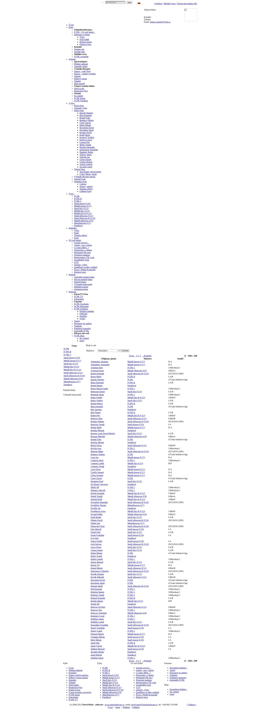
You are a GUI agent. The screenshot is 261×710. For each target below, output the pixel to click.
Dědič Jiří (95, 487)
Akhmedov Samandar (100, 365)
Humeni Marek (97, 634)
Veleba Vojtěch (86, 164)
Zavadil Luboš (86, 167)
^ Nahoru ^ (191, 704)
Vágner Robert (86, 162)
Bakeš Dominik (97, 373)
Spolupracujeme (81, 289)
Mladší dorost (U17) (82, 206)
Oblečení (83, 314)
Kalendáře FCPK (81, 331)
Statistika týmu (80, 181)
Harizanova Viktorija (100, 571)
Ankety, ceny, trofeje (83, 245)
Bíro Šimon (96, 412)
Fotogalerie (79, 299)
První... (132, 356)
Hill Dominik (96, 589)
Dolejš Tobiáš (96, 496)
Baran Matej (96, 376)
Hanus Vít (95, 565)
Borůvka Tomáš (97, 424)
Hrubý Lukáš (96, 631)
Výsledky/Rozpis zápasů (84, 176)
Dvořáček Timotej (98, 505)
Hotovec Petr (96, 610)
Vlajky (82, 319)
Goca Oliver (96, 547)
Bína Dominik (86, 115)
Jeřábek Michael (98, 649)
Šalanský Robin (86, 152)
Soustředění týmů (81, 260)
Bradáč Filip (85, 118)
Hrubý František (98, 628)
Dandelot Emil (97, 481)
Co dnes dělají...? (81, 248)
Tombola (78, 326)
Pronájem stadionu (82, 255)
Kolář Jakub (85, 135)
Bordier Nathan (97, 421)
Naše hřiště (84, 39)
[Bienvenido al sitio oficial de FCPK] (144, 3)
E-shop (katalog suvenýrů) (80, 692)
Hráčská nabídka (87, 311)
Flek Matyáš (96, 529)
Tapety (77, 321)
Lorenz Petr (85, 142)
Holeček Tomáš (97, 595)
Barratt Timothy (86, 113)
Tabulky (77, 81)
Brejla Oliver (96, 445)
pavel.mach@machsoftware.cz (144, 704)
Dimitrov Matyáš (98, 490)
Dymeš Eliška (97, 514)
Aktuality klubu (81, 66)
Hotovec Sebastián (99, 613)
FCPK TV (78, 296)
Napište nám (79, 52)
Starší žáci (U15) (81, 208)
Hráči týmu (79, 110)
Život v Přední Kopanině (84, 270)
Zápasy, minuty (86, 186)
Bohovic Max (96, 418)
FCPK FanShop (81, 101)
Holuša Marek (97, 601)
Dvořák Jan (96, 508)
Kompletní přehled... (178, 668)
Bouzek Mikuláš (98, 436)
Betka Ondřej (96, 397)
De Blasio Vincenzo (99, 484)
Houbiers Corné (97, 616)
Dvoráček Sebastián (99, 502)
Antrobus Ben (97, 367)
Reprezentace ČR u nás (84, 257)
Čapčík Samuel (97, 472)
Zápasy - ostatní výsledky (85, 74)
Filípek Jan (95, 523)
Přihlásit (126, 707)
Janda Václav (96, 646)
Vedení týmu (79, 169)
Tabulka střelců (86, 189)
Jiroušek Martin (97, 652)
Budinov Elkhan (87, 120)
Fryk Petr (95, 538)
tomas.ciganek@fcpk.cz (160, 22)
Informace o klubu (82, 34)
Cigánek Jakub (97, 460)
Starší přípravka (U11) (83, 216)
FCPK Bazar (79, 98)
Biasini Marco (97, 403)
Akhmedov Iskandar (99, 362)
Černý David (85, 123)
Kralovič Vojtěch (87, 137)
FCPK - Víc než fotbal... (84, 32)
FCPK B (78, 199)
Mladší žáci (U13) (82, 211)
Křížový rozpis (80, 79)
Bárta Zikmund (97, 382)
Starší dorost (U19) (82, 203)
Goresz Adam (96, 550)
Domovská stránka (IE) (187, 3)
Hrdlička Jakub (97, 619)
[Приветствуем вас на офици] (143, 3)
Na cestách (84, 338)
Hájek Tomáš (96, 556)
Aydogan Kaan (97, 370)
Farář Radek (96, 517)
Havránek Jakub (87, 130)
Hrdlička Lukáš (97, 622)
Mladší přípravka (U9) (83, 221)
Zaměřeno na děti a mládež (85, 267)
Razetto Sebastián (87, 147)
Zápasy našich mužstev (78, 675)
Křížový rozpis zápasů (78, 678)
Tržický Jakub (86, 154)
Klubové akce (80, 272)
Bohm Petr (95, 415)
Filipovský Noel (98, 526)
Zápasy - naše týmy (82, 71)
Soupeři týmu (80, 179)
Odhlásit (135, 707)
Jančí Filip (95, 643)
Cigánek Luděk (97, 463)
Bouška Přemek (97, 430)
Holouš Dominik (98, 598)
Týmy (82, 37)
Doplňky (83, 316)
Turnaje (77, 76)
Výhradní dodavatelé (83, 284)
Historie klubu (86, 42)
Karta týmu (79, 105)
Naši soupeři (79, 83)
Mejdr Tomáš (85, 145)
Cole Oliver (96, 469)
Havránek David (87, 128)
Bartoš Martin (96, 385)
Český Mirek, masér (88, 174)
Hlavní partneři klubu (83, 279)
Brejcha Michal (97, 442)
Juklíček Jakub (97, 658)
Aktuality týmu (80, 108)
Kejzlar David (86, 132)
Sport (82, 341)
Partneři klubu (80, 282)
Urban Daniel (85, 159)
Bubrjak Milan (97, 451)
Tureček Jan (85, 157)
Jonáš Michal (96, 655)
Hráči (76, 233)
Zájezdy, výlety (80, 265)
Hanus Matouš (97, 562)
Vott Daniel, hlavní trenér (90, 172)
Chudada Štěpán (98, 637)
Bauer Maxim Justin (99, 388)
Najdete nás (79, 49)
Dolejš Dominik (97, 493)
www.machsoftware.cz (114, 704)
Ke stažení (78, 96)
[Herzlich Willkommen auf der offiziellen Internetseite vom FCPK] (139, 3)
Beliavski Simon (98, 391)
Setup (117, 707)
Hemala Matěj (97, 586)
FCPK (77, 196)
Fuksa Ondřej (96, 541)
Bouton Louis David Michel (103, 433)
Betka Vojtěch (97, 400)
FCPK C (78, 201)
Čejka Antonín (97, 475)
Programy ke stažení (82, 323)
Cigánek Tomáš (97, 466)
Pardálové (78, 225)
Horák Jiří (95, 604)
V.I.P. (76, 262)
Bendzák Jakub (97, 394)
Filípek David (96, 520)
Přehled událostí (81, 64)
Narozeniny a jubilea (83, 250)
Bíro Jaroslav (96, 409)
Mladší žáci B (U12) (83, 213)
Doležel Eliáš (96, 499)
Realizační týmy (81, 91)
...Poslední (146, 356)
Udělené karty (86, 191)
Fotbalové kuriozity (82, 328)
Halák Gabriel (97, 559)
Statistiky (73, 680)
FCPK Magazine (81, 306)
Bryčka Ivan (96, 448)
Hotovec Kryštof (98, 607)
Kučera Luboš (86, 140)
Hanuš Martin (96, 568)
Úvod (71, 668)
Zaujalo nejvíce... (81, 243)
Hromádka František (99, 625)
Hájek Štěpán (85, 125)
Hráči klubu (74, 685)
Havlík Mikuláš (97, 577)
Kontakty (73, 673)
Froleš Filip (95, 532)
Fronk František (97, 535)
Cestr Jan (95, 457)
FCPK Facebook (81, 304)
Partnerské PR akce (82, 252)
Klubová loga (85, 44)
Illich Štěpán (96, 640)
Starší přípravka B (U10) (84, 218)
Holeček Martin (97, 592)
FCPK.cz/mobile (81, 57)
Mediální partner (81, 287)
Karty (76, 238)
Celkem (83, 184)
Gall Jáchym (96, 544)
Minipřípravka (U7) (82, 223)
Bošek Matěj (96, 427)
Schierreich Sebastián (89, 150)
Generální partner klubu (84, 277)
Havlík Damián (97, 574)
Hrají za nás (79, 88)
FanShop (158, 3)
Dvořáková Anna (98, 511)
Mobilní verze (170, 3)
